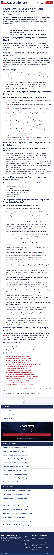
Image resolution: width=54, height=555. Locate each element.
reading (31, 255)
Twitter (26, 389)
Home (25, 536)
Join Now (49, 3)
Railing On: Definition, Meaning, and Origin (19, 358)
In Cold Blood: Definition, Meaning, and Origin (19, 384)
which (5, 62)
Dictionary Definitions (9, 410)
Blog (24, 544)
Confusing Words (7, 418)
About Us (26, 540)
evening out (28, 137)
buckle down (20, 129)
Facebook (32, 389)
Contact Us (26, 547)
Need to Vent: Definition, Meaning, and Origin (19, 383)
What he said (9, 127)
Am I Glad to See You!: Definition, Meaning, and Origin (22, 376)
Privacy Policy (50, 553)
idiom (5, 335)
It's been (8, 119)
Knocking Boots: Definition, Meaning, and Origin (20, 374)
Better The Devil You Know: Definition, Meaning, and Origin (23, 364)
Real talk (36, 100)
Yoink (7, 108)
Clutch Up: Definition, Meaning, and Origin (18, 370)
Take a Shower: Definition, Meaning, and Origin (20, 378)
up (10, 106)
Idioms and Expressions (9, 415)
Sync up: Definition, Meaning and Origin (18, 356)
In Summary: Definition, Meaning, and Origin (19, 372)
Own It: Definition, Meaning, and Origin (17, 368)
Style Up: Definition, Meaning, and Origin (18, 362)
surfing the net (26, 131)
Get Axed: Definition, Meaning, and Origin (18, 360)
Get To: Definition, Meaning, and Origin (17, 380)
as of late (31, 135)
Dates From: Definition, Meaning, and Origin (19, 366)
